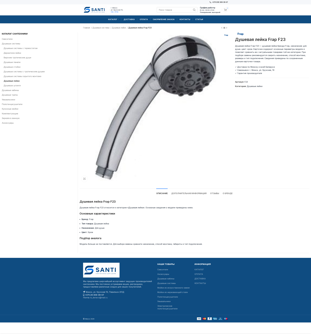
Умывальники (8, 99)
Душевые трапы (10, 95)
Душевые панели (12, 62)
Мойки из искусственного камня (173, 288)
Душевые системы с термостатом (20, 48)
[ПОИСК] (194, 10)
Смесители (7, 39)
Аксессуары (8, 123)
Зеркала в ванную (11, 118)
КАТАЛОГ (199, 269)
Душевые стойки (12, 67)
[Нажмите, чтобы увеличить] (84, 179)
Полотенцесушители (12, 104)
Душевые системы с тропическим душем (24, 71)
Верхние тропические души (17, 57)
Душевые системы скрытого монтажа (22, 76)
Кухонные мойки (10, 109)
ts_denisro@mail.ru (99, 297)
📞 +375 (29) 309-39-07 (219, 2)
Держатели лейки (12, 53)
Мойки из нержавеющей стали (172, 292)
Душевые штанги (12, 85)
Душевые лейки (119, 28)
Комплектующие (10, 113)
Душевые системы (101, 28)
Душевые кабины (10, 90)
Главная (87, 28)
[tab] (162, 192)
